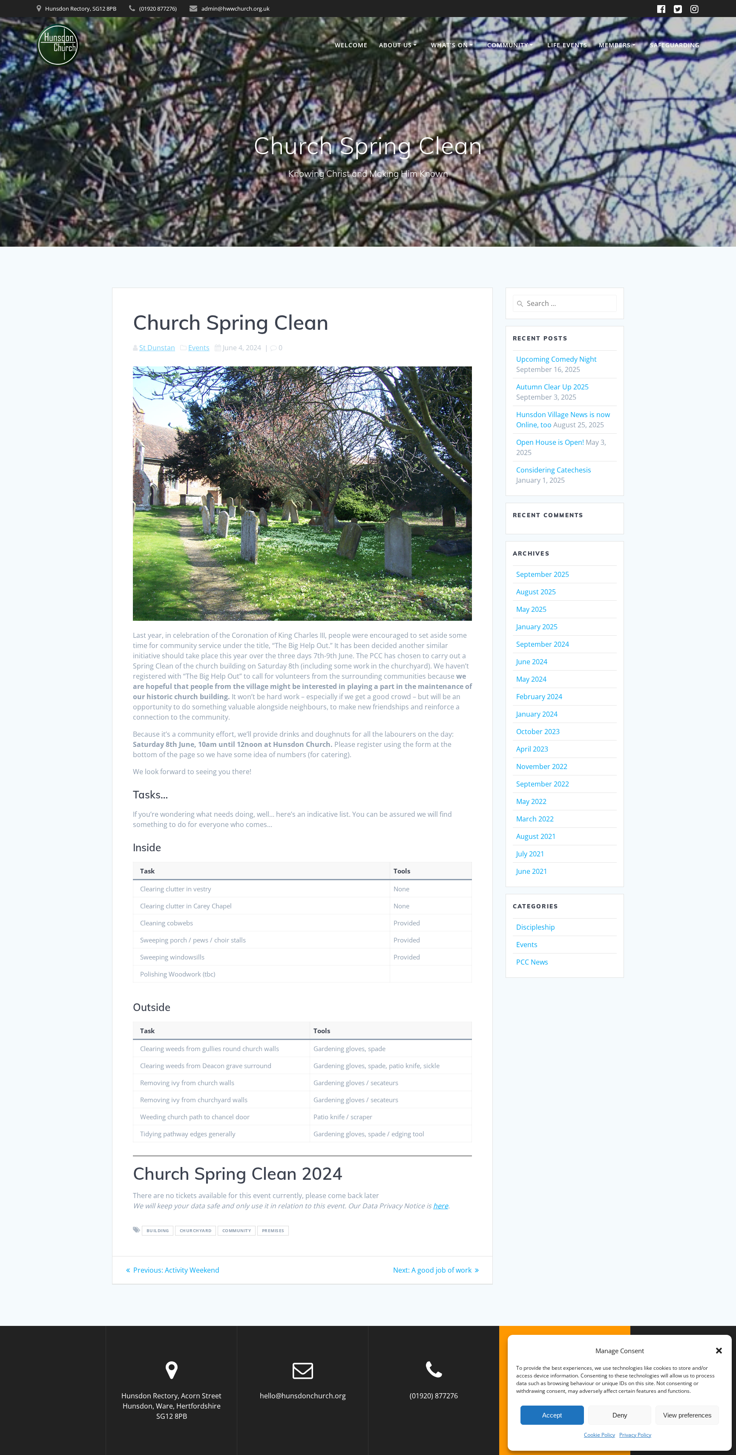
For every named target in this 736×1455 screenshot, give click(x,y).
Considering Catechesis (553, 470)
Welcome (351, 45)
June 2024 (531, 661)
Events (199, 347)
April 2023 (532, 749)
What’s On (449, 45)
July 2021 (530, 854)
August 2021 (536, 836)
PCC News (532, 962)
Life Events (567, 45)
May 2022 (531, 801)
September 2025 (542, 574)
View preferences (687, 1415)
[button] (719, 1350)
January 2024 (537, 714)
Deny (619, 1415)
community (236, 1230)
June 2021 (531, 871)
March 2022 (535, 819)
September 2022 (542, 784)
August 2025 (536, 591)
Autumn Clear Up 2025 (552, 387)
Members (615, 45)
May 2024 (531, 679)
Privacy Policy (635, 1434)
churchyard (196, 1230)
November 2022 (541, 766)
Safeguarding (675, 45)
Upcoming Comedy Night (556, 359)
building (158, 1230)
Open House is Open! (550, 442)
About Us (395, 45)
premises (273, 1230)
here (440, 1205)
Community (507, 45)
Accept (552, 1415)
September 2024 (542, 644)
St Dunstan (157, 347)
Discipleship (535, 927)
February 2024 (539, 696)
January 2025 (537, 626)
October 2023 (538, 731)
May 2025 (531, 609)
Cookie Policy (599, 1434)
